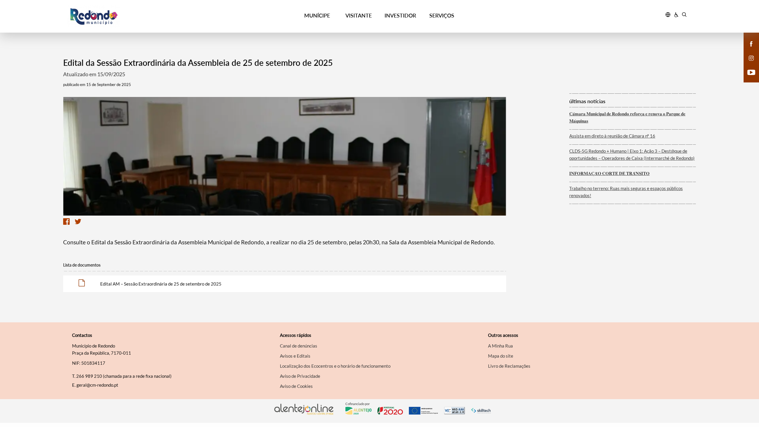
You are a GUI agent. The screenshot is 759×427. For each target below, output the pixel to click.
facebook (747, 49)
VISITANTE (358, 15)
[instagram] (751, 57)
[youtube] (751, 71)
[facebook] (751, 43)
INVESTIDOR (400, 15)
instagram (747, 64)
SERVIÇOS (441, 15)
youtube (747, 78)
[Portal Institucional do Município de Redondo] (146, 16)
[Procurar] (684, 15)
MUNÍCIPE (317, 15)
